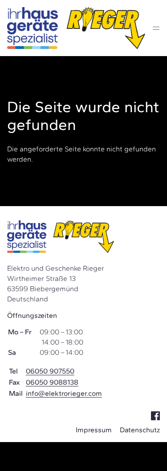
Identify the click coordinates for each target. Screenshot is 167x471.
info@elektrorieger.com (64, 393)
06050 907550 (50, 371)
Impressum (94, 430)
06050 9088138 (52, 382)
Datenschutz (140, 430)
